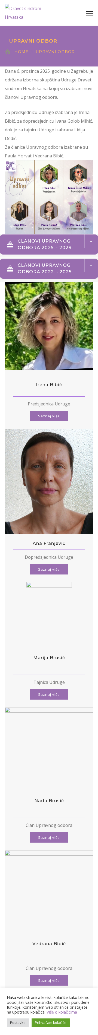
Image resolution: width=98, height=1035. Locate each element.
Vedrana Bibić (49, 943)
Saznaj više (49, 416)
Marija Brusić (49, 657)
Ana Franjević (49, 543)
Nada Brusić (49, 800)
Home (21, 51)
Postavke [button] (18, 1022)
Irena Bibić (49, 384)
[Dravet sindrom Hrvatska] (32, 12)
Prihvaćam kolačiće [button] (50, 1022)
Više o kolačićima (62, 1012)
